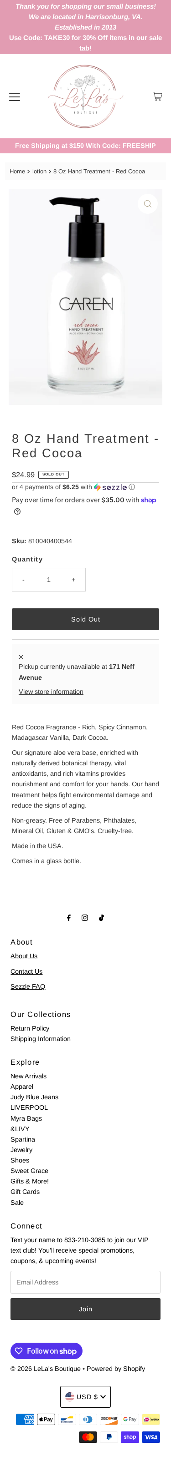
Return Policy (29, 1028)
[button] (85, 487)
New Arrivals (28, 1076)
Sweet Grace (29, 1170)
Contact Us (26, 971)
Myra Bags (26, 1118)
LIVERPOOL (29, 1107)
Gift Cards (25, 1191)
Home (17, 171)
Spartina (22, 1139)
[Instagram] (85, 917)
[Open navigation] (14, 96)
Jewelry (21, 1149)
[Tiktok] (101, 917)
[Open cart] (157, 96)
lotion (39, 171)
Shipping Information (40, 1038)
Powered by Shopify (116, 1368)
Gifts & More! (29, 1181)
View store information (51, 691)
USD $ (87, 1396)
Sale (17, 1202)
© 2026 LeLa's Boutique (45, 1368)
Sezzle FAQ (27, 986)
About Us (23, 956)
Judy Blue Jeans (34, 1097)
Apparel (21, 1086)
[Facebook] (69, 917)
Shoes (19, 1160)
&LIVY (20, 1128)
